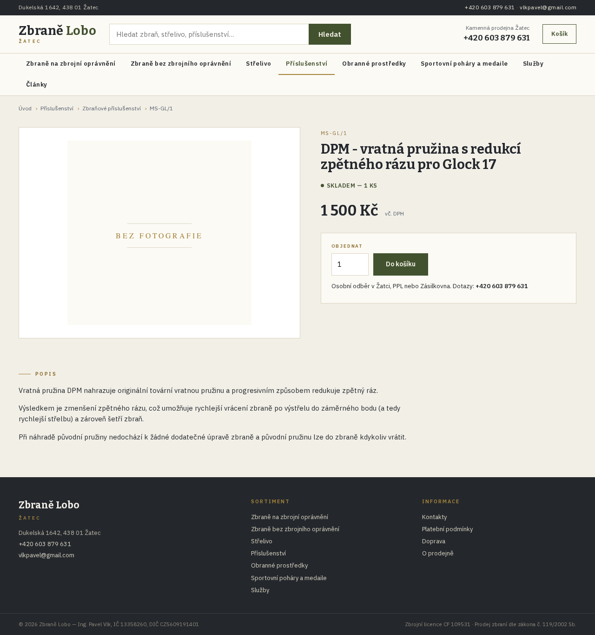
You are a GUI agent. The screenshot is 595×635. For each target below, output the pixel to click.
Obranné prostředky (374, 64)
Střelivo (258, 64)
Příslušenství (306, 64)
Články (36, 84)
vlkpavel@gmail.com (548, 7)
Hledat (329, 34)
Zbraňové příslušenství (111, 108)
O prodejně (438, 553)
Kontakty (434, 517)
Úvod (25, 108)
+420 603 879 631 (490, 7)
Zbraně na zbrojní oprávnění (71, 64)
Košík (559, 34)
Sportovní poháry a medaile (464, 64)
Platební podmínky (447, 529)
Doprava (433, 541)
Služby (533, 64)
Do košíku (401, 264)
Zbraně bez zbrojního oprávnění (181, 64)
